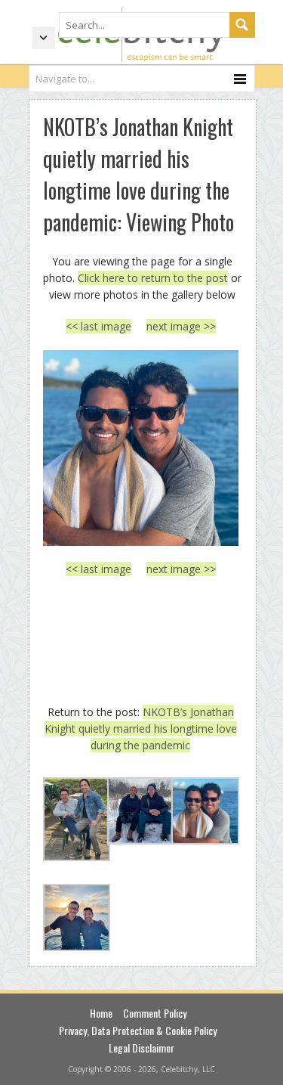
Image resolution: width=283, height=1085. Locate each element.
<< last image (98, 326)
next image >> (181, 326)
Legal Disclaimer (141, 1048)
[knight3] (140, 448)
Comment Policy (154, 1013)
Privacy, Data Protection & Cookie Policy (138, 1030)
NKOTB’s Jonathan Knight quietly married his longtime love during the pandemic (141, 729)
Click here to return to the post (153, 278)
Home (101, 1013)
